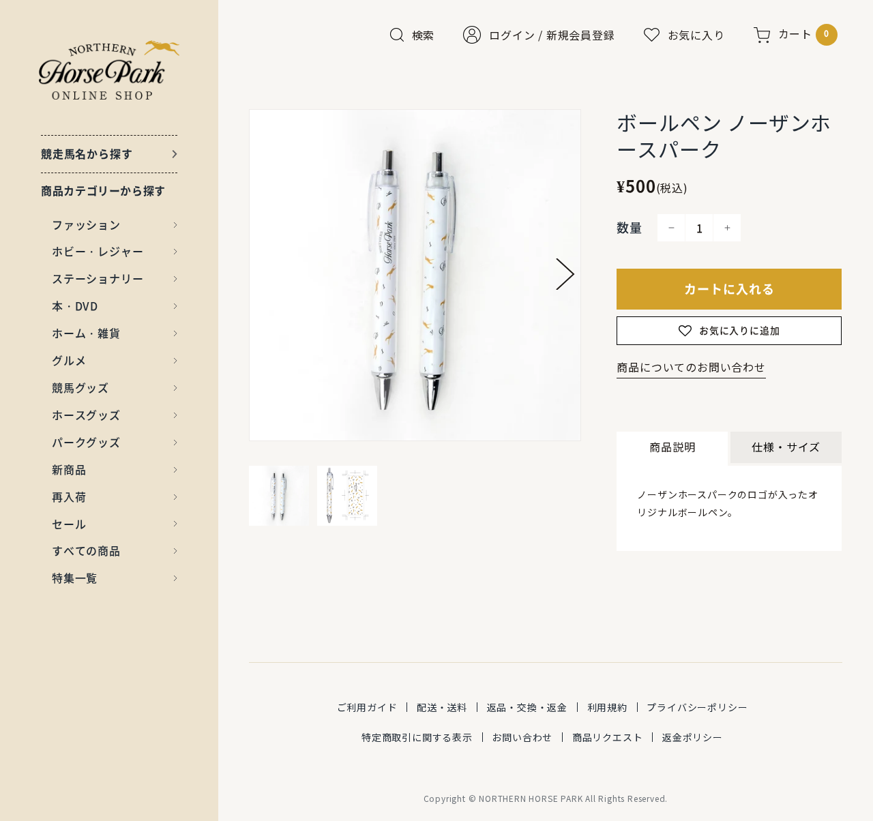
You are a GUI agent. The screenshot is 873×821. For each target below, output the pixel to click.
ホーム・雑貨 (86, 333)
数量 (629, 227)
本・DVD (75, 305)
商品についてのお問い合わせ (691, 367)
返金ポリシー (692, 737)
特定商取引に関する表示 (417, 737)
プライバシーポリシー (697, 707)
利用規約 (607, 707)
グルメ (69, 360)
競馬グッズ (80, 387)
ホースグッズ (86, 414)
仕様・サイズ (786, 446)
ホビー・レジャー (97, 251)
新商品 (69, 469)
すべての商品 (86, 550)
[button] (565, 274)
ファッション (86, 224)
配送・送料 (442, 707)
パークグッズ (86, 442)
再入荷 (69, 496)
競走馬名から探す (86, 153)
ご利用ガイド (367, 707)
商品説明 (672, 446)
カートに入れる (729, 289)
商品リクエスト (607, 737)
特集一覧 (75, 577)
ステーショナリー (97, 278)
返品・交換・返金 (527, 707)
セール (69, 524)
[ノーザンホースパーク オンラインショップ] (109, 70)
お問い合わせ (522, 737)
